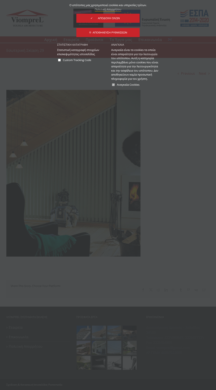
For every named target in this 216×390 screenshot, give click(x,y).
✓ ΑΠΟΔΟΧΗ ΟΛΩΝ (108, 18)
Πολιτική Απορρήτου (108, 9)
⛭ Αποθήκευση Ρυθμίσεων (108, 32)
